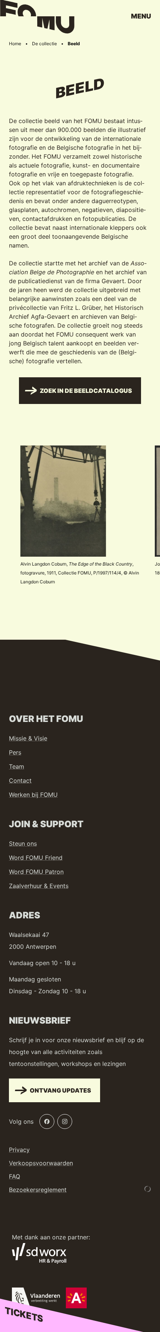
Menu (141, 16)
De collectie (44, 43)
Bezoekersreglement (38, 1189)
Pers (15, 752)
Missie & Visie (28, 738)
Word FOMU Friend (36, 857)
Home (15, 43)
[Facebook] (46, 1121)
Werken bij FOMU (33, 794)
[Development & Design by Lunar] (147, 1189)
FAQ (14, 1176)
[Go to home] (37, 18)
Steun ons (23, 843)
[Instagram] (64, 1121)
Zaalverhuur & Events (38, 885)
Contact (20, 780)
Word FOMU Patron (36, 871)
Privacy (19, 1149)
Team (16, 766)
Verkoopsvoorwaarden (41, 1163)
